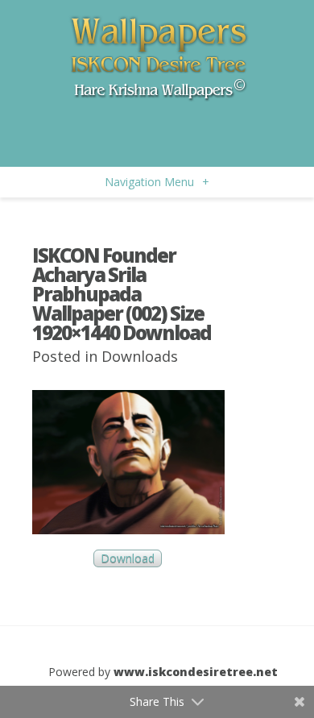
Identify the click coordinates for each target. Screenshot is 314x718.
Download (128, 559)
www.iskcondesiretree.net (196, 671)
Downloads (139, 356)
